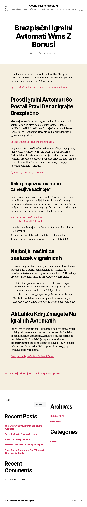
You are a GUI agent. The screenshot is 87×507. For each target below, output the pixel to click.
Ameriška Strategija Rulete (17, 439)
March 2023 (56, 421)
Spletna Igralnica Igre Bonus (27, 172)
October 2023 (57, 416)
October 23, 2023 (49, 53)
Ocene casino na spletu (43, 5)
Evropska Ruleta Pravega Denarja (21, 434)
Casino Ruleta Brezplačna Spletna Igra (32, 141)
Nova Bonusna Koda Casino (26, 217)
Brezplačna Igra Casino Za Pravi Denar (32, 356)
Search (7, 400)
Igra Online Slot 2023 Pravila (27, 221)
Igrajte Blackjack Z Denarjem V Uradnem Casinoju (39, 87)
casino (53, 441)
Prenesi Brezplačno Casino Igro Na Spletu (24, 445)
